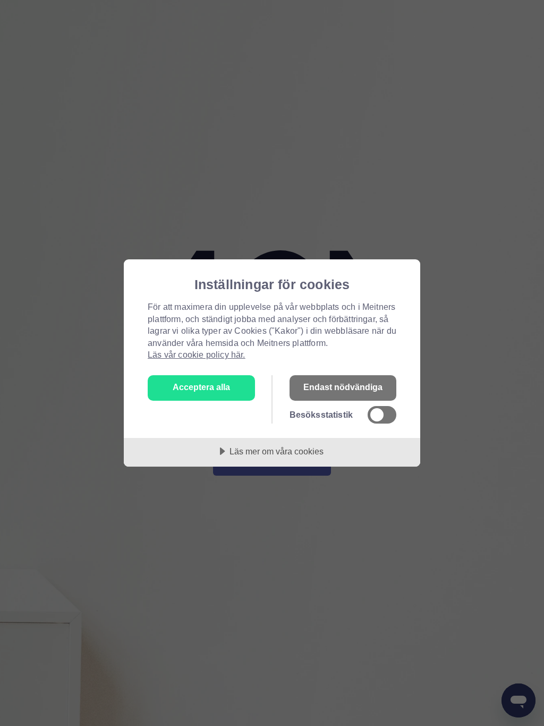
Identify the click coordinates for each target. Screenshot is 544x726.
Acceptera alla (201, 387)
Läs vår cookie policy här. (196, 354)
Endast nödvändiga (342, 387)
